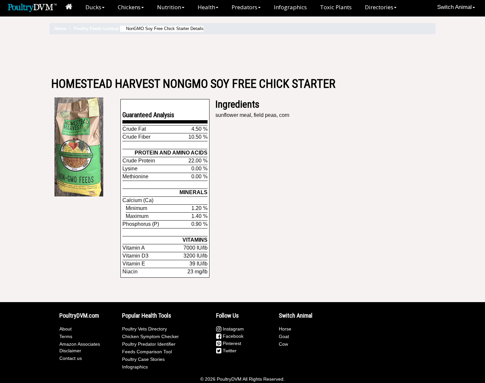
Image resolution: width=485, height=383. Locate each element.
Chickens (129, 7)
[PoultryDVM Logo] (32, 7)
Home (60, 28)
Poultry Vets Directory (144, 328)
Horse (285, 328)
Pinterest (231, 343)
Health (206, 7)
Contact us (70, 358)
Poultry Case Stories (143, 359)
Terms (65, 336)
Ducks (93, 7)
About (65, 328)
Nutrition (169, 7)
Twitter (229, 350)
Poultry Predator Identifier (149, 344)
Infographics (290, 7)
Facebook (232, 336)
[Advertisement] (242, 56)
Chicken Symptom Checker (150, 336)
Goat (284, 336)
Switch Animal (454, 7)
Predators (244, 7)
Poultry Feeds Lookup (96, 28)
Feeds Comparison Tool (147, 351)
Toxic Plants (336, 7)
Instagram (232, 328)
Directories (379, 7)
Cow (283, 344)
